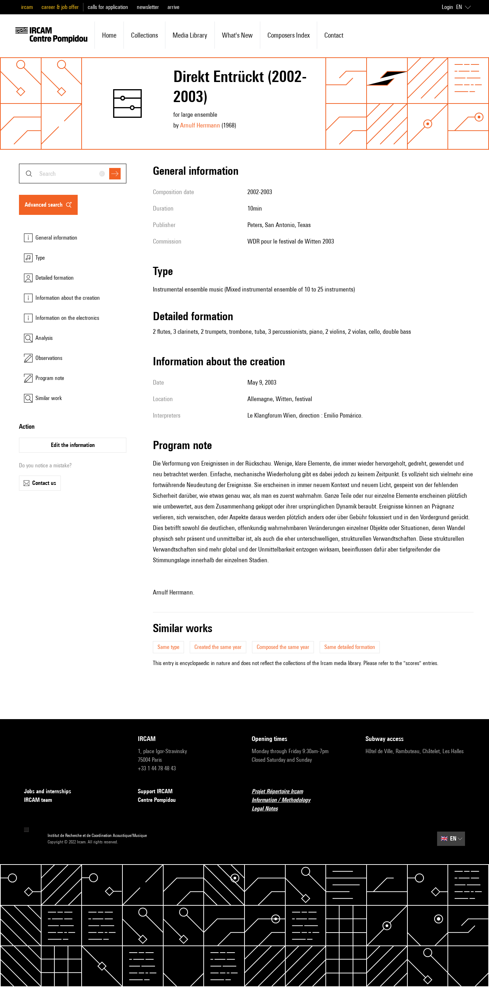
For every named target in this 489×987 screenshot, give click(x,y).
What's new (237, 35)
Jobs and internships (47, 791)
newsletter (148, 7)
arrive (173, 7)
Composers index (288, 35)
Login (447, 7)
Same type (168, 647)
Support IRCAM (155, 791)
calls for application (108, 7)
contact (333, 35)
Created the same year (218, 647)
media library (190, 35)
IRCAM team (38, 799)
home (109, 35)
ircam (27, 7)
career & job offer (60, 7)
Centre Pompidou (157, 799)
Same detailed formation (349, 647)
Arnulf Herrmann (200, 125)
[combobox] (72, 173)
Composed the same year (283, 647)
